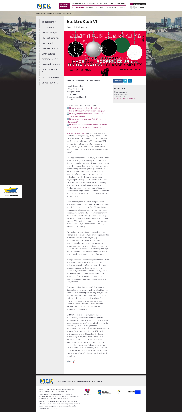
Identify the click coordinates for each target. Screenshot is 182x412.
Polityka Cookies (64, 381)
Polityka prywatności (82, 381)
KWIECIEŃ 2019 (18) (50, 38)
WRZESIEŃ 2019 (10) (51, 64)
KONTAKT (120, 3)
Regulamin (98, 381)
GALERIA (111, 3)
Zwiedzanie (89, 7)
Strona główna (40, 13)
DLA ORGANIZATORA (79, 3)
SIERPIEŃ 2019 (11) (50, 59)
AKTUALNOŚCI (102, 3)
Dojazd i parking (111, 7)
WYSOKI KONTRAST (139, 4)
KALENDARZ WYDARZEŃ (64, 6)
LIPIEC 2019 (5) (48, 54)
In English (139, 7)
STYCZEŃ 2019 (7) (49, 22)
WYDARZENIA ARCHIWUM (54, 13)
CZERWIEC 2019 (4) (50, 48)
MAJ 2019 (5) (47, 43)
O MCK (91, 3)
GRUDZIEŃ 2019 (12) (50, 83)
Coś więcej (122, 7)
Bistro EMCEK (100, 7)
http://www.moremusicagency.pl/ (124, 98)
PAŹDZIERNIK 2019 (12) (50, 71)
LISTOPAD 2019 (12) (50, 77)
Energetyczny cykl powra (77, 133)
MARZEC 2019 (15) (50, 32)
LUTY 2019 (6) (48, 27)
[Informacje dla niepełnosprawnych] (131, 4)
